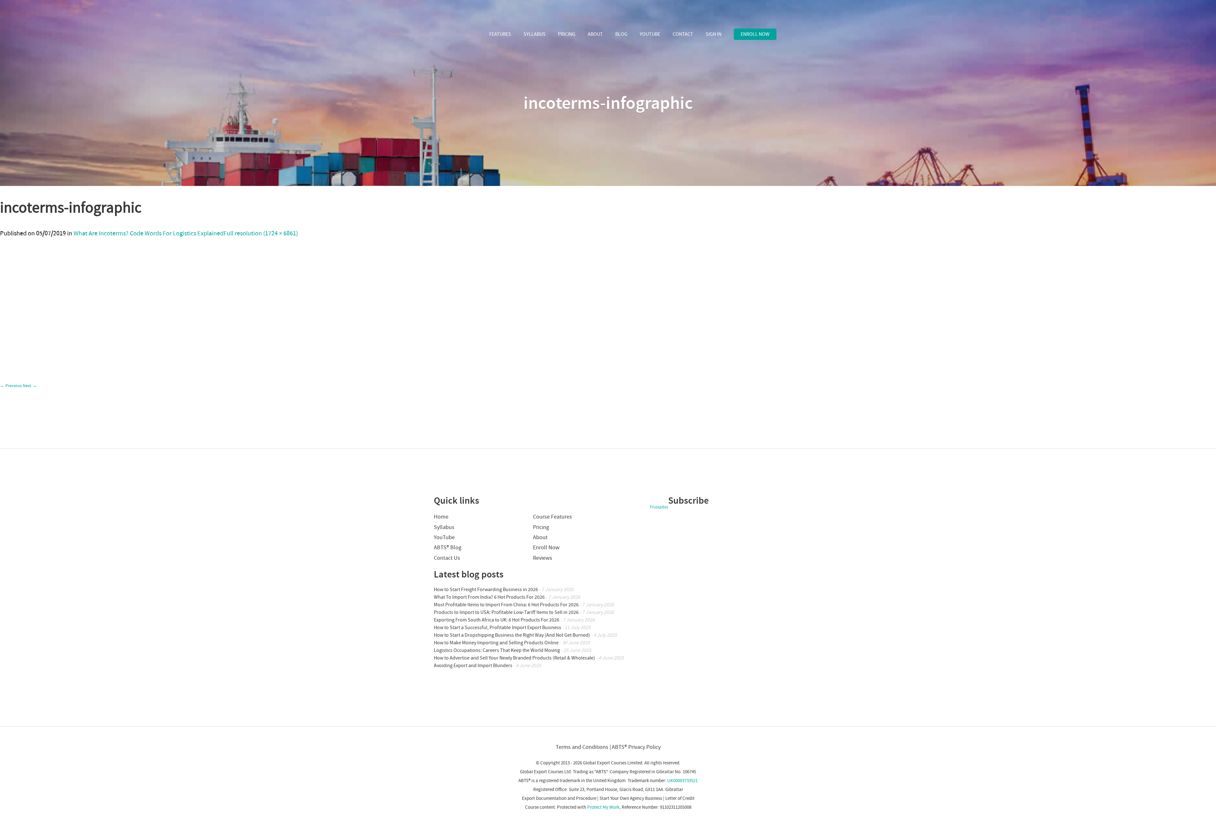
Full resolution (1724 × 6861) (261, 233)
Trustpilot (658, 507)
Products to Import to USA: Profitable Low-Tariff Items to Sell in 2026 (506, 612)
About (595, 34)
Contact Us (447, 558)
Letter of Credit (679, 798)
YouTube (650, 34)
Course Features (552, 516)
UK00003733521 (682, 781)
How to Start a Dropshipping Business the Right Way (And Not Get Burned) (512, 635)
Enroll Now (755, 34)
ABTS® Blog (447, 547)
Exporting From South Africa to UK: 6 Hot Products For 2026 (496, 620)
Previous (11, 386)
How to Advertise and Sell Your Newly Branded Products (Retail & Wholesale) (514, 658)
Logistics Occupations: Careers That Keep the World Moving (497, 650)
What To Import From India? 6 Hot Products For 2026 (489, 597)
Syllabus (534, 34)
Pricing (566, 34)
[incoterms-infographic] (29, 445)
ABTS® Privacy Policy (636, 747)
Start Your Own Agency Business (630, 798)
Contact (683, 34)
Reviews (542, 558)
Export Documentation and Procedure (559, 798)
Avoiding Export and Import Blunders (473, 665)
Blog (621, 34)
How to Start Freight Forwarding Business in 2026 (486, 589)
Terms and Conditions (582, 747)
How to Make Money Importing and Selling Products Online (496, 643)
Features (500, 34)
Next (30, 386)
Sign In (713, 34)
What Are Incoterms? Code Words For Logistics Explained (148, 233)
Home (441, 516)
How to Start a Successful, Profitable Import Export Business (497, 627)
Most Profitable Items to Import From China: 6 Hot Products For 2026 (506, 605)
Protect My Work (603, 807)
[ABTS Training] (457, 34)
